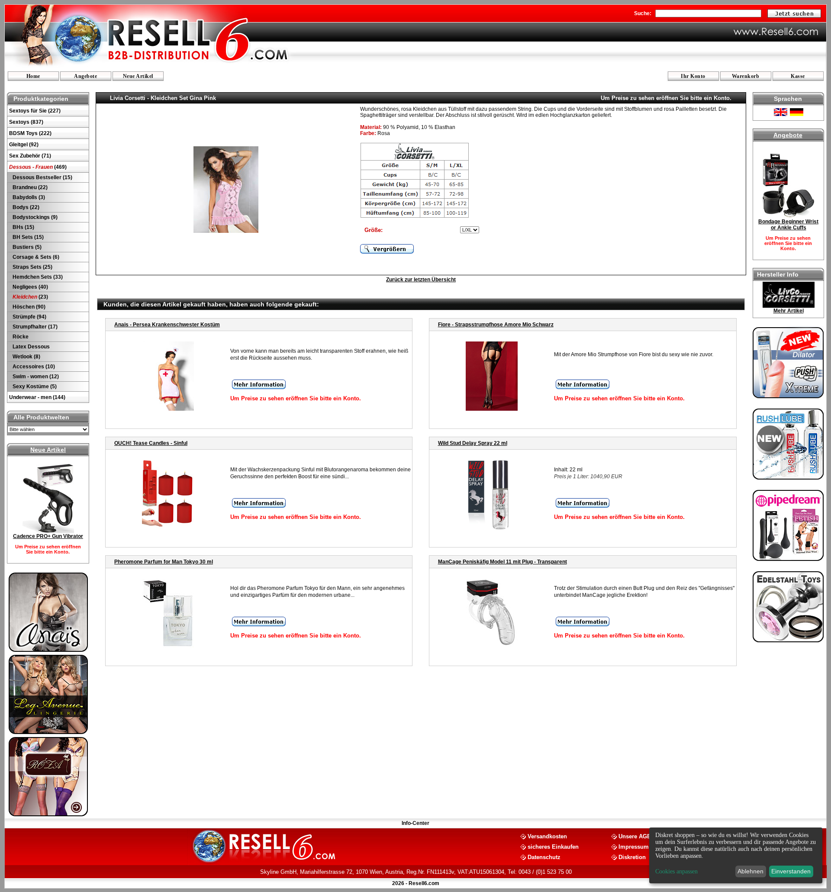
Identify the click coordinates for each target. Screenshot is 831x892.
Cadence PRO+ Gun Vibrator (48, 536)
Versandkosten (547, 836)
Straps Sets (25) (31, 267)
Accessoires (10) (33, 367)
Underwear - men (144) (37, 397)
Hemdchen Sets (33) (37, 277)
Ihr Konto (693, 76)
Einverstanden (791, 871)
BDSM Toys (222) (30, 133)
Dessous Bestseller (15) (41, 177)
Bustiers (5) (26, 247)
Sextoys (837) (26, 122)
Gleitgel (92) (24, 145)
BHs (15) (22, 227)
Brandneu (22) (29, 187)
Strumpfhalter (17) (34, 327)
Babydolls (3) (28, 197)
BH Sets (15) (27, 237)
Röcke (20, 337)
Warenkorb (746, 76)
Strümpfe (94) (28, 317)
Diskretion (632, 856)
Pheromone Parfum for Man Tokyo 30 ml (163, 562)
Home (33, 76)
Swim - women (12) (35, 377)
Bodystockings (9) (34, 217)
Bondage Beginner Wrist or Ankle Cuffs (788, 225)
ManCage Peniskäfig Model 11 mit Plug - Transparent (502, 562)
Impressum (633, 846)
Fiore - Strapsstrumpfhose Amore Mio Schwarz (496, 325)
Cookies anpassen (676, 871)
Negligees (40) (29, 287)
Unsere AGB (634, 836)
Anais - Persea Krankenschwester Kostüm (167, 325)
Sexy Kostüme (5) (34, 386)
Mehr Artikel (788, 311)
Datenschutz (544, 856)
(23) (30, 297)
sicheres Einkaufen (553, 846)
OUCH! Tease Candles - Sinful (150, 443)
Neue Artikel (138, 76)
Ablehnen (750, 871)
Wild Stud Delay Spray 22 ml (472, 443)
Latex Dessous (30, 347)
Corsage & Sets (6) (35, 257)
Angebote (85, 76)
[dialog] (735, 855)
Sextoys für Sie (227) (35, 111)
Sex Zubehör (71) (30, 156)
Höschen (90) (28, 307)
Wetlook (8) (25, 357)
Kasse (798, 76)
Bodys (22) (25, 207)
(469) (38, 167)
